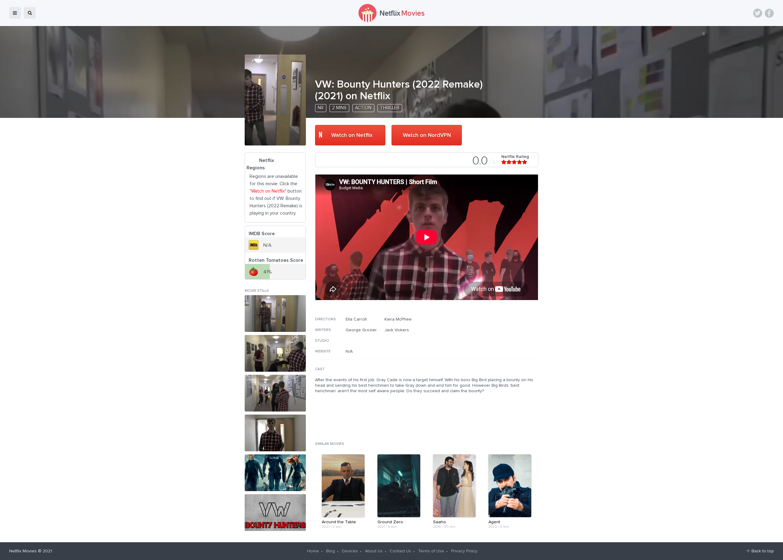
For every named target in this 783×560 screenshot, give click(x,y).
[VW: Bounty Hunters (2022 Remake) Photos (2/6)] (275, 353)
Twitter (757, 13)
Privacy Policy (464, 551)
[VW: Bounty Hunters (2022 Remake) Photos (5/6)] (275, 472)
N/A (349, 351)
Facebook (769, 13)
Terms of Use (431, 551)
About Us (374, 551)
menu (15, 13)
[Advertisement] (492, 356)
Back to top (762, 551)
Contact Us (400, 551)
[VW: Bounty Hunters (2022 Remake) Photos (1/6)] (275, 313)
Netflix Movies (23, 551)
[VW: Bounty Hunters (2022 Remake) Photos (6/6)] (275, 512)
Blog (330, 551)
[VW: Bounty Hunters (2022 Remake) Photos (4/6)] (275, 433)
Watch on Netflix (352, 135)
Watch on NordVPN (427, 135)
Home (313, 551)
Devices (350, 551)
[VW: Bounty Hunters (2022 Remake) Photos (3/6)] (275, 393)
